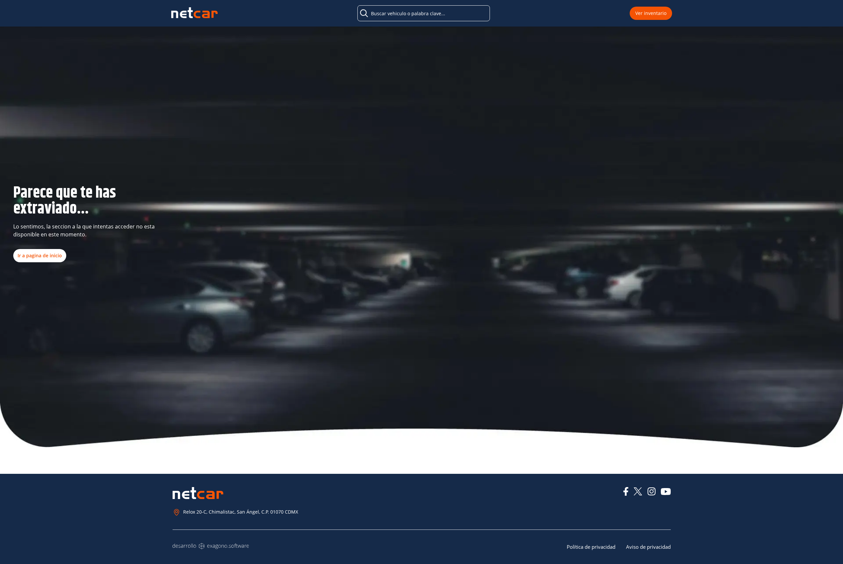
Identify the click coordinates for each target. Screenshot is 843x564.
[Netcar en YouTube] (666, 491)
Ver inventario (650, 13)
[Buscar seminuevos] (364, 13)
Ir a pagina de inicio (40, 255)
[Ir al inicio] (194, 13)
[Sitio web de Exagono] (211, 546)
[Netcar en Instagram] (652, 491)
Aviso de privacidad (648, 546)
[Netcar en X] (638, 491)
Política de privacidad (591, 546)
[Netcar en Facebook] (625, 491)
